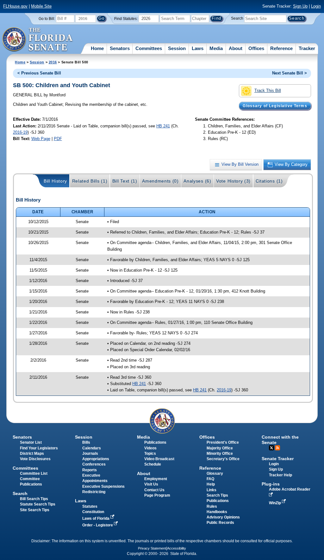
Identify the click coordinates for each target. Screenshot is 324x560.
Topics (150, 453)
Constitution (93, 512)
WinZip (275, 503)
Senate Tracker (278, 458)
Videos (150, 448)
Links (211, 490)
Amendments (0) (160, 180)
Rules (212, 506)
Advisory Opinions (223, 517)
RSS (277, 447)
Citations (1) (269, 180)
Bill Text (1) (124, 180)
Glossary (215, 473)
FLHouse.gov (15, 6)
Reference (281, 48)
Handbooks (217, 512)
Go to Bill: (47, 19)
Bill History (55, 180)
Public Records (220, 523)
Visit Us (151, 484)
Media (216, 48)
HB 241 (163, 126)
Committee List (33, 473)
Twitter (271, 447)
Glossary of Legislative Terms (275, 106)
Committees (148, 48)
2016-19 (20, 132)
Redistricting (93, 492)
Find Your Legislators (39, 448)
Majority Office (220, 448)
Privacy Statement (152, 548)
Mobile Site (41, 6)
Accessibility (176, 548)
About (235, 48)
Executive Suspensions (103, 486)
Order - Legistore (98, 525)
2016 (53, 62)
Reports (89, 470)
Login (316, 6)
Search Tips (217, 495)
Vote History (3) (233, 180)
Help (211, 484)
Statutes (89, 506)
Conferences (94, 464)
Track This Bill (267, 90)
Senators (120, 48)
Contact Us (154, 490)
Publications (155, 442)
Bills (86, 442)
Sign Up (300, 6)
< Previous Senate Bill (39, 73)
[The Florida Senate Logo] (37, 39)
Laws (197, 48)
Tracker (307, 48)
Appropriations (95, 459)
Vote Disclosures (35, 459)
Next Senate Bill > (289, 73)
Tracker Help (280, 475)
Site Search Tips (34, 510)
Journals (90, 453)
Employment (155, 479)
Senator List (31, 442)
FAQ (210, 479)
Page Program (157, 495)
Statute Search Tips (37, 504)
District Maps (32, 453)
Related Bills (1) (90, 180)
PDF (58, 138)
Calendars (91, 448)
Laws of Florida (96, 518)
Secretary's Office (223, 459)
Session (177, 48)
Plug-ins (271, 483)
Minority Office (220, 453)
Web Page (40, 138)
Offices (256, 48)
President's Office (223, 442)
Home (97, 48)
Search (237, 18)
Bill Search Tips (34, 499)
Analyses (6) (197, 180)
